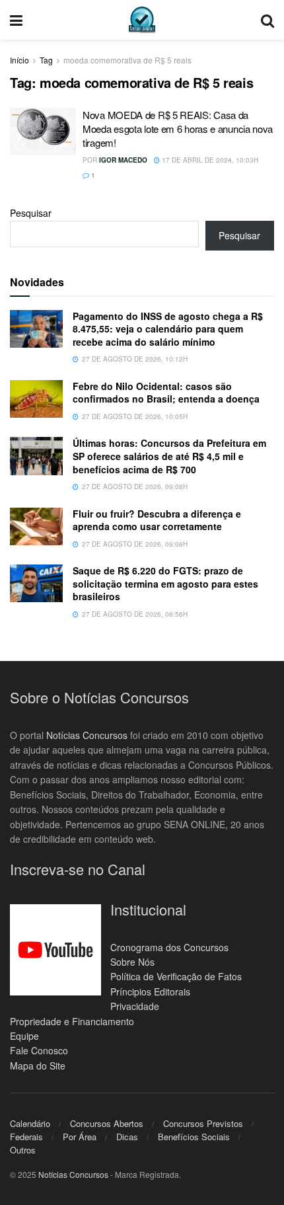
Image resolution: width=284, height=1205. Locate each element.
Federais (26, 1136)
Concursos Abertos (106, 1123)
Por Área (79, 1136)
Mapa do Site (37, 1065)
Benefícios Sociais (194, 1136)
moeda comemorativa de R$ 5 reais (127, 59)
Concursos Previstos (203, 1123)
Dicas (127, 1136)
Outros (23, 1150)
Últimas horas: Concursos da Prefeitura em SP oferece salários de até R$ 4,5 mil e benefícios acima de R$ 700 (169, 455)
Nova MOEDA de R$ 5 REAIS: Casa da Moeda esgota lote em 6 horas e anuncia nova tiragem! (178, 128)
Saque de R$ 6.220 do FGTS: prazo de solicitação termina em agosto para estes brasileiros (165, 583)
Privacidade (134, 1006)
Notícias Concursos (86, 735)
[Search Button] (267, 20)
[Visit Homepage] (142, 20)
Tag (46, 59)
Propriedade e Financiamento (72, 1021)
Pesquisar (31, 212)
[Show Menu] (16, 20)
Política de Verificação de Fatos (176, 976)
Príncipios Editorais (150, 991)
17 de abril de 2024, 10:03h (209, 160)
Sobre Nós (132, 961)
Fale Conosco (39, 1050)
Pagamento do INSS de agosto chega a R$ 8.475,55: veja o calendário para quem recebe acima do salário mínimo (168, 328)
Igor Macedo (123, 160)
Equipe (24, 1035)
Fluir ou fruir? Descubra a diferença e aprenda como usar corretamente (157, 520)
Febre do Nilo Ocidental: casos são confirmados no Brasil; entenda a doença (166, 392)
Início (19, 59)
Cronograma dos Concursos (169, 947)
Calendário (30, 1123)
